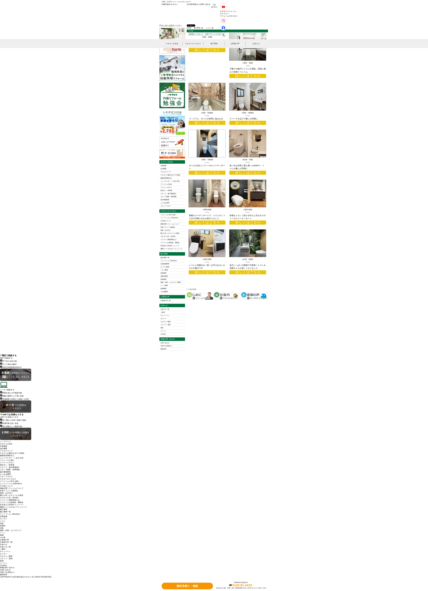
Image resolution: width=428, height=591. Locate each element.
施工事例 (214, 43)
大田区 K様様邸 (207, 113)
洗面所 (2, 526)
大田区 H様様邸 (248, 113)
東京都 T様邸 (248, 160)
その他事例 (164, 291)
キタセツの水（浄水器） (168, 236)
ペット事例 (164, 285)
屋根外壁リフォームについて (169, 224)
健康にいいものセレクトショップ (171, 249)
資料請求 (163, 349)
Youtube (163, 334)
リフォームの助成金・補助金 (169, 242)
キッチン (3, 519)
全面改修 (3, 516)
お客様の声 (234, 43)
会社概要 (163, 169)
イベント (163, 331)
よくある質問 (164, 203)
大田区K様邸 (207, 209)
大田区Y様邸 (247, 209)
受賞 (161, 328)
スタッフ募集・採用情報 (168, 196)
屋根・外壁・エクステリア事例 (170, 282)
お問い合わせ (164, 343)
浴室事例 (163, 273)
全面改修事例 (164, 264)
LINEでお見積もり (166, 346)
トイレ (247, 66)
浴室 (2, 523)
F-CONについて (165, 221)
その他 (2, 537)
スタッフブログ (165, 206)
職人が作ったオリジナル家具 (169, 233)
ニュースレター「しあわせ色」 (170, 181)
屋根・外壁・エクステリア (10, 530)
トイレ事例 (164, 270)
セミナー (163, 318)
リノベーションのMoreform (169, 218)
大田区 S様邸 (248, 63)
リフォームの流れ (166, 184)
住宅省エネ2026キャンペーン (170, 246)
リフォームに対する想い (168, 215)
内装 (2, 528)
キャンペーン (164, 315)
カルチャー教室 (165, 321)
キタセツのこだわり (193, 43)
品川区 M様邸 (247, 259)
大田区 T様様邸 (207, 160)
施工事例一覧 (164, 257)
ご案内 (162, 312)
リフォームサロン (166, 187)
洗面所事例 (164, 276)
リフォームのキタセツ (229, 16)
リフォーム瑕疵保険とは (168, 239)
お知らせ (255, 43)
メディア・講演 (165, 324)
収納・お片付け (165, 230)
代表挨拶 (163, 165)
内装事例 (163, 279)
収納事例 (163, 288)
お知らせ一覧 (164, 309)
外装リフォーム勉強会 (167, 227)
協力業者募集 (164, 200)
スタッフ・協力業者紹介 (168, 193)
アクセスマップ (165, 172)
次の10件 (193, 289)
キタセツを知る (172, 43)
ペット (2, 533)
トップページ (5, 441)
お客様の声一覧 (165, 300)
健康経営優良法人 (166, 178)
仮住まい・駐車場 (166, 190)
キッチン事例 (164, 267)
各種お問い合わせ (7, 567)
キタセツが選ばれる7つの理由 (170, 175)
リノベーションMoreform (168, 261)
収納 (2, 535)
